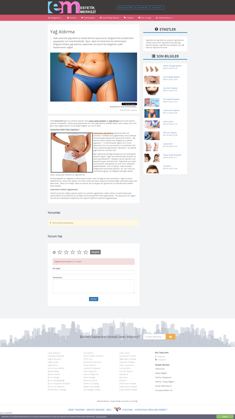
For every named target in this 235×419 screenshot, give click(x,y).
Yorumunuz (57, 277)
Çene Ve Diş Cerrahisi (92, 362)
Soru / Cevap (146, 18)
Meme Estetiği (89, 377)
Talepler (130, 18)
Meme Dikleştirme (91, 374)
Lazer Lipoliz (124, 353)
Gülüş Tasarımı (90, 365)
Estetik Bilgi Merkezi (110, 18)
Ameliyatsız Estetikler (56, 356)
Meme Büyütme (90, 371)
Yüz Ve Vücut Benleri (56, 368)
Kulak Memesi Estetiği (128, 389)
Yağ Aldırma (52, 365)
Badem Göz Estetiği (91, 386)
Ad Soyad (56, 268)
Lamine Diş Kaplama (92, 368)
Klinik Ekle (141, 7)
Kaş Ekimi (123, 380)
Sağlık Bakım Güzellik (127, 359)
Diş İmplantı (88, 353)
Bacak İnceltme (54, 374)
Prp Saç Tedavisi (126, 371)
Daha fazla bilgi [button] (101, 417)
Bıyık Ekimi (123, 377)
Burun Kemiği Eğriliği (56, 380)
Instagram (161, 359)
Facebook (160, 356)
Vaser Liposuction (126, 365)
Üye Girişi (156, 7)
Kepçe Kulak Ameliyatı (128, 386)
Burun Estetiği (53, 377)
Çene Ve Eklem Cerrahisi (93, 356)
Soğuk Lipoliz (53, 362)
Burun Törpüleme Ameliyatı (59, 383)
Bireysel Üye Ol (125, 7)
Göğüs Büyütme (54, 359)
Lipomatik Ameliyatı (127, 362)
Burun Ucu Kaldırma (56, 386)
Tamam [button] (225, 416)
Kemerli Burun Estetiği (57, 389)
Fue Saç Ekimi (124, 368)
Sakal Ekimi (123, 374)
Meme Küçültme (90, 380)
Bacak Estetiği (53, 371)
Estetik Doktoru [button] (164, 18)
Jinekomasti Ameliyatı (127, 383)
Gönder (94, 299)
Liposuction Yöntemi (127, 356)
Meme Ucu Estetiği (91, 383)
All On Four (88, 359)
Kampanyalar (89, 18)
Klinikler (73, 18)
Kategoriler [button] (55, 18)
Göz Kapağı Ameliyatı (92, 389)
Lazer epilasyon (54, 353)
